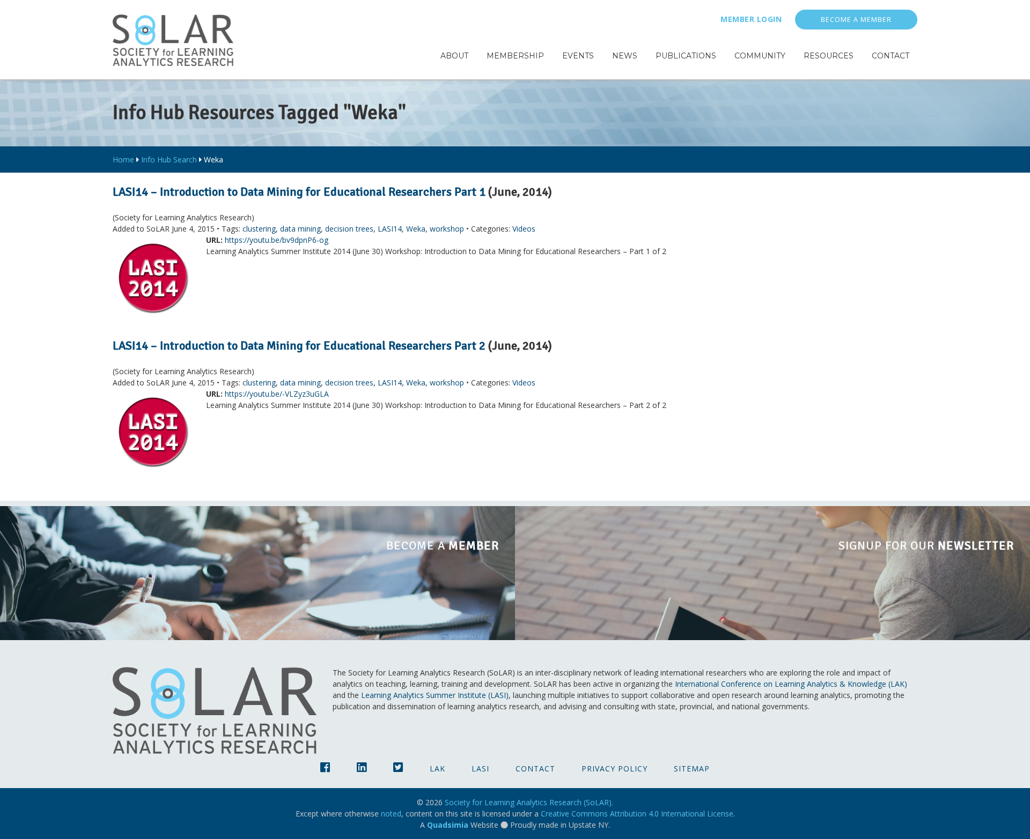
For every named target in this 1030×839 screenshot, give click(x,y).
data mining (300, 229)
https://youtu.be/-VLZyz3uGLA (277, 394)
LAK (437, 768)
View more (257, 573)
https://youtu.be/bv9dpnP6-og (276, 240)
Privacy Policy (615, 768)
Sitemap (692, 768)
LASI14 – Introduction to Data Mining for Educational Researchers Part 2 (299, 345)
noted (391, 813)
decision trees (349, 229)
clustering (259, 229)
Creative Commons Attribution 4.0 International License (637, 813)
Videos (523, 229)
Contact (535, 768)
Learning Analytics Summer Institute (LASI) (435, 695)
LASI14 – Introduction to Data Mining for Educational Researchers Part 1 (299, 191)
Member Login (751, 19)
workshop (447, 229)
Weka (415, 229)
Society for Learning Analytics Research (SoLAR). (529, 802)
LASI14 (390, 229)
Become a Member (856, 19)
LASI (480, 768)
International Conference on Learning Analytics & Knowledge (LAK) (791, 684)
